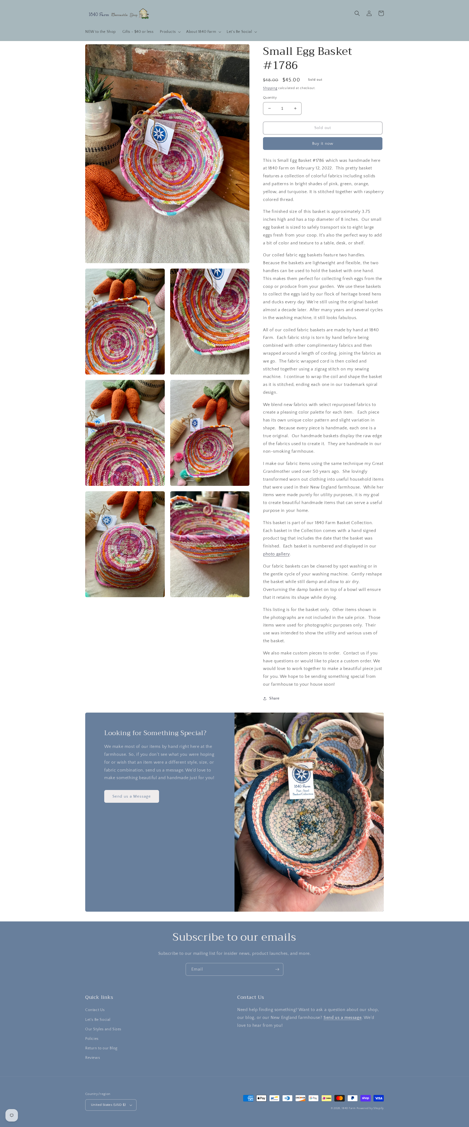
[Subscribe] (277, 969)
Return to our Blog (101, 1048)
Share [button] (274, 698)
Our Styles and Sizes (103, 1029)
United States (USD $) (108, 1105)
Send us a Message (131, 796)
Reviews (92, 1058)
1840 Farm (349, 1108)
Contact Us (95, 1010)
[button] (170, 31)
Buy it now (322, 143)
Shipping (270, 88)
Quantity (270, 97)
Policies (92, 1039)
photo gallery (276, 554)
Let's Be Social (97, 1020)
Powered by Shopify (370, 1108)
